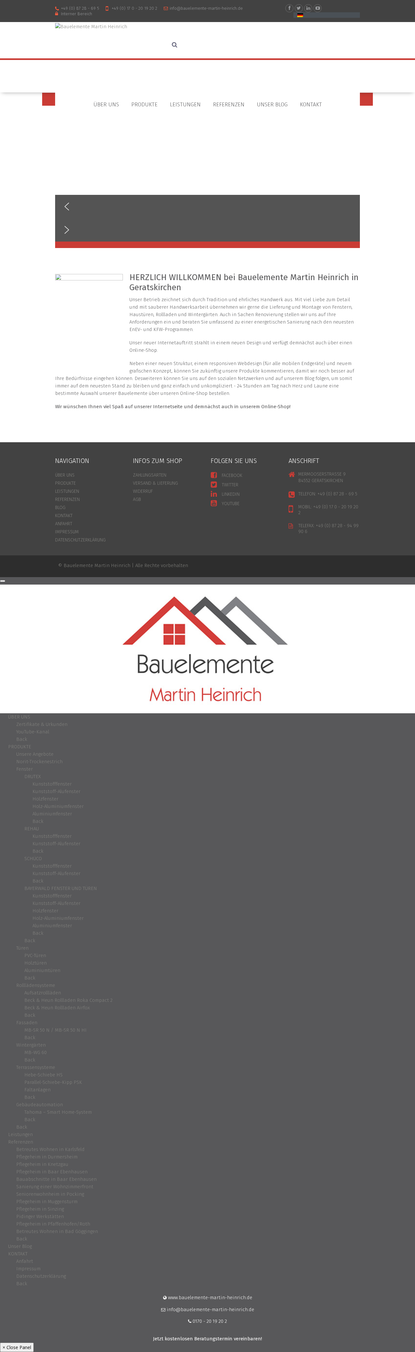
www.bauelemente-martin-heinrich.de (209, 1297)
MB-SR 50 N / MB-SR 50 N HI (55, 1030)
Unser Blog (272, 104)
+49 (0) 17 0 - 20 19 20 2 (134, 8)
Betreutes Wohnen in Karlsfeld (50, 1149)
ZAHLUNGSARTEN (149, 475)
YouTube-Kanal (32, 732)
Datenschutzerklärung (80, 540)
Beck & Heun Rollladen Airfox (57, 1008)
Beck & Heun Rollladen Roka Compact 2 (68, 1000)
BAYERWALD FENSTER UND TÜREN (60, 888)
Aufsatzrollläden (42, 993)
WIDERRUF (143, 491)
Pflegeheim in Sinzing (40, 1209)
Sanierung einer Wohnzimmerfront (54, 1187)
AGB (137, 499)
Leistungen (185, 104)
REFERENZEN (67, 499)
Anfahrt (24, 1261)
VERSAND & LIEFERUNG (155, 483)
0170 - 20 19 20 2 (209, 1321)
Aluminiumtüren (42, 970)
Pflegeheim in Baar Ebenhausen (52, 1172)
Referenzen (228, 104)
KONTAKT (311, 104)
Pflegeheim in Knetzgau (42, 1164)
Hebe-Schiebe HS (43, 1075)
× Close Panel (17, 1347)
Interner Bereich (76, 13)
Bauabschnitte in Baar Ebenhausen (56, 1179)
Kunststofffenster (52, 784)
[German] (300, 15)
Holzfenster (45, 799)
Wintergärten (31, 1045)
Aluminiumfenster (52, 814)
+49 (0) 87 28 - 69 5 (80, 8)
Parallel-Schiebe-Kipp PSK (53, 1082)
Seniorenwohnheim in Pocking (50, 1194)
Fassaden (26, 1023)
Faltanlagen (37, 1090)
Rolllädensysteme (35, 985)
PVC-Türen (35, 955)
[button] (207, 206)
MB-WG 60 (35, 1052)
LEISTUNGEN (67, 491)
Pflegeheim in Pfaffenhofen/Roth (53, 1224)
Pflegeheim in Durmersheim (46, 1157)
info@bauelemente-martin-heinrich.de (206, 8)
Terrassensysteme (35, 1067)
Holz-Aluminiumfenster (58, 806)
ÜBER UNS (106, 104)
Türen (22, 948)
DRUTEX (32, 776)
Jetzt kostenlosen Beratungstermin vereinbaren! (207, 1339)
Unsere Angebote (34, 754)
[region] (207, 170)
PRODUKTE (144, 104)
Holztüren (35, 963)
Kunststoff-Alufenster (56, 791)
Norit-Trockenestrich (39, 762)
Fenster (24, 769)
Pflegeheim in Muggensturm (46, 1201)
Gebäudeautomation (39, 1105)
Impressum (67, 532)
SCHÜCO (33, 858)
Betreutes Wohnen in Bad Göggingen (57, 1231)
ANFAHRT (63, 524)
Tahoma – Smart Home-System (58, 1112)
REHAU (31, 829)
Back (21, 739)
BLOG (60, 507)
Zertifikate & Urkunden (41, 724)
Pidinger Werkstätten (40, 1216)
